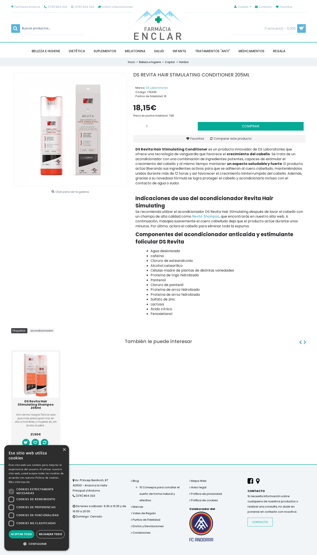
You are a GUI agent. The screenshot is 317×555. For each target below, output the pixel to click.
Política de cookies (204, 500)
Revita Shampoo (205, 216)
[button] (37, 543)
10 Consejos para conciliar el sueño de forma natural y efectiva (160, 493)
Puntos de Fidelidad (146, 520)
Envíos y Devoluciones (148, 526)
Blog (135, 481)
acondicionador (41, 331)
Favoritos (197, 138)
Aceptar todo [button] (21, 534)
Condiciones (141, 533)
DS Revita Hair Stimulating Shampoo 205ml (36, 404)
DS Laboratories (157, 87)
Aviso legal (198, 487)
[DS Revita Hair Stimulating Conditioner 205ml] (70, 129)
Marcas (137, 507)
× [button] (64, 449)
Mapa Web (198, 481)
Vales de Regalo (144, 513)
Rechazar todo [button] (50, 534)
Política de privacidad (206, 494)
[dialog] (36, 498)
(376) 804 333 (85, 496)
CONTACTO (260, 522)
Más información (19, 482)
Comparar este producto (233, 138)
